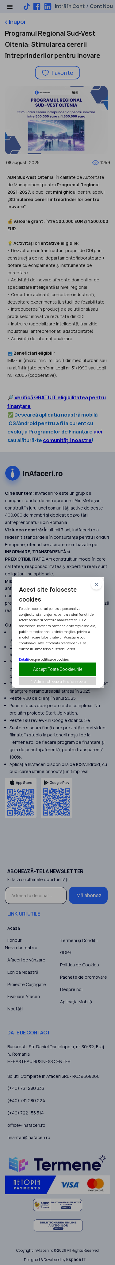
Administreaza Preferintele (57, 681)
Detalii (24, 659)
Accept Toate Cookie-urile (57, 669)
